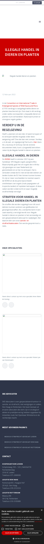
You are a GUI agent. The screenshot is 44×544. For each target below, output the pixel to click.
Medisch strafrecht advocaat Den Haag (21, 442)
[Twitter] (7, 239)
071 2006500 (20, 2)
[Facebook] (3, 239)
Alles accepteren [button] (12, 533)
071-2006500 (15, 475)
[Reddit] (20, 239)
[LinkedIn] (16, 239)
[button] (22, 538)
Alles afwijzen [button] (33, 533)
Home (30, 25)
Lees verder (38, 521)
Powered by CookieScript (22, 541)
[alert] (22, 526)
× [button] (41, 510)
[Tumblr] (13, 239)
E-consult (37, 3)
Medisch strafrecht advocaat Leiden (20, 437)
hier (35, 142)
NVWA (7, 159)
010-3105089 (15, 501)
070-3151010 (15, 488)
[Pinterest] (10, 239)
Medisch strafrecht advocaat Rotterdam (22, 447)
